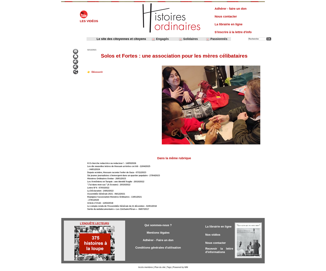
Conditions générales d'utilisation (158, 247)
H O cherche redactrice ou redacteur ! (105, 163)
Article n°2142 (94, 203)
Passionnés (218, 39)
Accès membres (145, 267)
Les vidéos (89, 21)
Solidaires (190, 39)
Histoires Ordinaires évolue (100, 178)
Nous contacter (226, 16)
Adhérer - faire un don (231, 8)
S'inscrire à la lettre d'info (233, 32)
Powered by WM (180, 267)
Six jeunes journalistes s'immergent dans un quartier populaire (117, 175)
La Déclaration (94, 191)
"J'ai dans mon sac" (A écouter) (102, 184)
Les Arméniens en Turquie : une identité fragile (109, 181)
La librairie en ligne (228, 24)
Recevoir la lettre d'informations (219, 250)
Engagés (162, 39)
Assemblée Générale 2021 (100, 194)
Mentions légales (158, 232)
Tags (169, 267)
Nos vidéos (212, 234)
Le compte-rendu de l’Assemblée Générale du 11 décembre (115, 206)
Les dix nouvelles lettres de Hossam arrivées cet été (112, 166)
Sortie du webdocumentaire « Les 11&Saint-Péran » (112, 209)
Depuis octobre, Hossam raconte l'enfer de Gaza (110, 172)
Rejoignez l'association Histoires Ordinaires (108, 197)
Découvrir (97, 72)
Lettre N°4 (92, 188)
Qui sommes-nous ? (158, 225)
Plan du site (160, 267)
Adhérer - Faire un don (158, 240)
